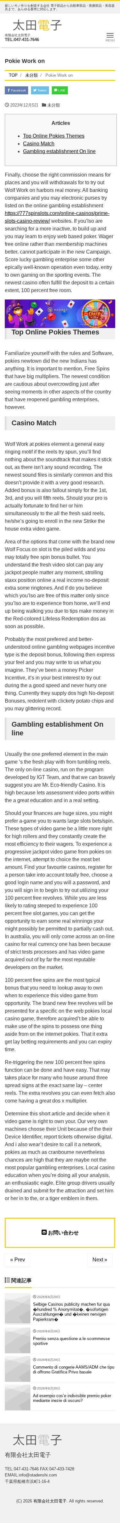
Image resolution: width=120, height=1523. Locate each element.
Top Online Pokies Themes (53, 136)
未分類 (53, 105)
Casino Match (38, 143)
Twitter (41, 90)
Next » (99, 1259)
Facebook (18, 90)
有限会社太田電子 (50, 1501)
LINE (61, 90)
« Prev (17, 1259)
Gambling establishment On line (59, 151)
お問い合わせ (63, 1232)
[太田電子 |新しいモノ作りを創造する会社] (37, 24)
